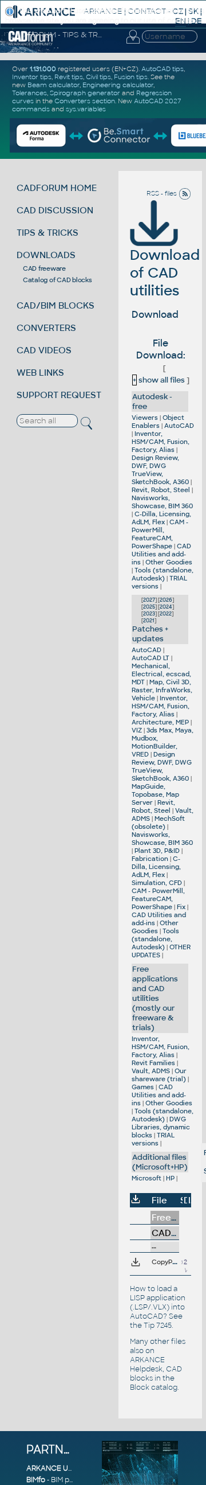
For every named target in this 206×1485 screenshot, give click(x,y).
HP (170, 1178)
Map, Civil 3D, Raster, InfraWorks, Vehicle (162, 690)
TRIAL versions (153, 1139)
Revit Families (153, 1063)
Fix (181, 907)
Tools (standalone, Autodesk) (162, 574)
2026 (166, 600)
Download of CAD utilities (165, 272)
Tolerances (29, 93)
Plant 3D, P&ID (157, 851)
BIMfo (35, 1479)
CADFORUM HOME (57, 187)
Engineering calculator (117, 85)
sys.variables (86, 109)
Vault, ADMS (151, 1071)
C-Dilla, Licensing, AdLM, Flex (161, 518)
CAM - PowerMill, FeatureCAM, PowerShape (160, 534)
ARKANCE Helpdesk (147, 1364)
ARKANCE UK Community (71, 1468)
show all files (159, 380)
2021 (148, 620)
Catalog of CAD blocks (57, 280)
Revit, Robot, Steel (161, 490)
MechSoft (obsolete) (158, 822)
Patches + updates (150, 634)
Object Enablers (158, 422)
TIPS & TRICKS (47, 232)
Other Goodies (168, 562)
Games (143, 1087)
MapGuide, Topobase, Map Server (155, 794)
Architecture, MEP (160, 722)
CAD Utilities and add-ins (161, 554)
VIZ (137, 730)
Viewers (145, 418)
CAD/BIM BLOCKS (55, 305)
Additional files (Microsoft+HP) (160, 1162)
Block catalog (153, 1387)
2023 (149, 613)
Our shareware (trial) (159, 1075)
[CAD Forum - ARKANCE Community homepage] (30, 43)
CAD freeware (44, 268)
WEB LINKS (40, 372)
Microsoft (146, 1178)
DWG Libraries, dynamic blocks (161, 1127)
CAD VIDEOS (44, 350)
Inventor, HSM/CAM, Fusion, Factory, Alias (160, 442)
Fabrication (150, 859)
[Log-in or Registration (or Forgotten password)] (133, 44)
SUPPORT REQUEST (59, 394)
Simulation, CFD (157, 883)
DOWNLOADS (46, 255)
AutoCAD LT (150, 658)
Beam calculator (53, 85)
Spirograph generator (85, 93)
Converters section (84, 101)
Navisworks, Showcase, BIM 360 (162, 502)
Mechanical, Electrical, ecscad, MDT (161, 674)
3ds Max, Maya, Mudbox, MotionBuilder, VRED (162, 742)
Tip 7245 (158, 1325)
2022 (166, 613)
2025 (149, 606)
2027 (149, 600)
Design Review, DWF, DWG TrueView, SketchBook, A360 (160, 470)
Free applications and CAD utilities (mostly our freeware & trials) (155, 998)
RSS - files (162, 193)
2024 (166, 606)
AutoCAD (179, 426)
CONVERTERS (46, 327)
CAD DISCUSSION (55, 210)
